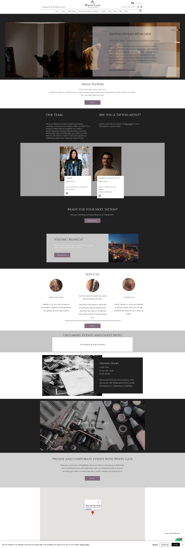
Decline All (165, 544)
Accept (175, 544)
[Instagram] (67, 193)
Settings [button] (155, 544)
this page (128, 124)
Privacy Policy (84, 544)
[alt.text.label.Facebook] (138, 7)
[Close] (182, 544)
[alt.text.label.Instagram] (141, 7)
